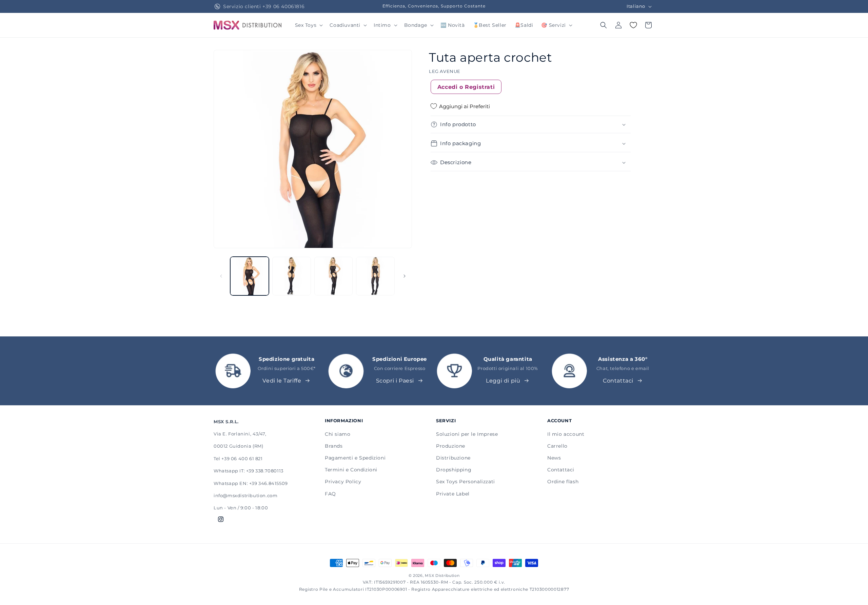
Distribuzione (453, 458)
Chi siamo (337, 434)
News (554, 458)
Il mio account (565, 434)
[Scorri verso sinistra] (221, 276)
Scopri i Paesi (395, 380)
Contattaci (618, 380)
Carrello (557, 446)
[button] (308, 25)
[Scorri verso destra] (404, 276)
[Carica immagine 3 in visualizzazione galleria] (333, 276)
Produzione (450, 446)
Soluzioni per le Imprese (467, 434)
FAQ (330, 494)
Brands (334, 446)
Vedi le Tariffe (281, 380)
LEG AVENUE (444, 71)
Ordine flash (562, 482)
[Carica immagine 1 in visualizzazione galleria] (249, 276)
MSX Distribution (442, 575)
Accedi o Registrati (466, 86)
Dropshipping (453, 470)
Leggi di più (503, 380)
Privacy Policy (343, 482)
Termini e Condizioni (351, 470)
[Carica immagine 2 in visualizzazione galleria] (291, 276)
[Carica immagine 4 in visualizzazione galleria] (375, 276)
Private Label (453, 494)
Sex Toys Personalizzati (465, 482)
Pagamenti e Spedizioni (355, 458)
